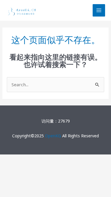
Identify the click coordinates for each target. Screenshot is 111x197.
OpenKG (53, 136)
